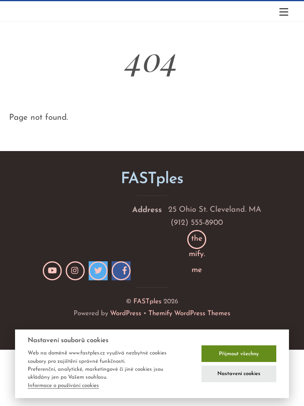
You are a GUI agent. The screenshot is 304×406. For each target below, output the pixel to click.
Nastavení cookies (238, 373)
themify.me (197, 242)
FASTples (147, 301)
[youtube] (52, 270)
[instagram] (75, 270)
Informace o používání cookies (63, 385)
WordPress (125, 313)
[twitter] (98, 270)
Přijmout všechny (239, 353)
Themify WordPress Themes (189, 313)
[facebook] (121, 270)
